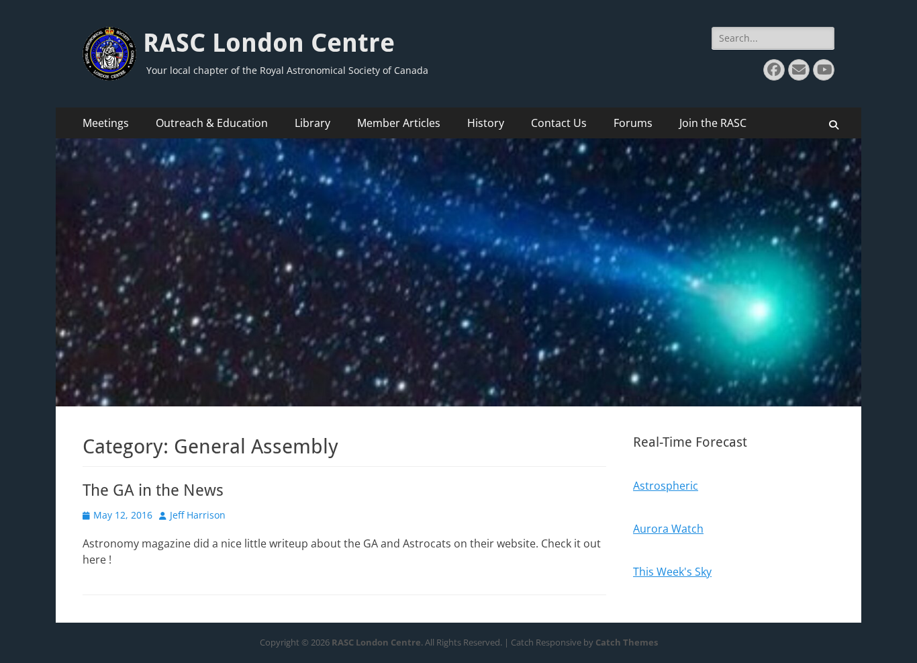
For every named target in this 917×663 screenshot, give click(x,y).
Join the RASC (712, 123)
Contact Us (559, 123)
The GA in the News (153, 490)
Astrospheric (665, 485)
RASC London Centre (269, 43)
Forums (633, 123)
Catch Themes (626, 642)
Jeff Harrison (198, 515)
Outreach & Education (212, 123)
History (485, 123)
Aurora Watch (668, 528)
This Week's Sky (672, 571)
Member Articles (398, 123)
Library (312, 123)
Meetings (106, 123)
